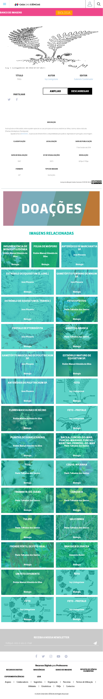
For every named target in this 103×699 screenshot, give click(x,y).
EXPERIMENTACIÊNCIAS (14, 676)
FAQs (60, 686)
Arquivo (9, 682)
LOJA (39, 676)
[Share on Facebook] (16, 99)
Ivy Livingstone (51, 79)
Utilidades (33, 686)
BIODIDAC (24, 134)
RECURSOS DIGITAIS (14, 670)
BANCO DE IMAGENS (64, 670)
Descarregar (80, 91)
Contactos (70, 686)
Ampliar (55, 91)
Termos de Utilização (86, 682)
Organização (54, 682)
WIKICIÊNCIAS (39, 670)
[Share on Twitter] (9, 99)
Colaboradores (24, 682)
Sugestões (39, 682)
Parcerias (68, 682)
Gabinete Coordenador (83, 79)
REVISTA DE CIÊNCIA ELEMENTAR (88, 670)
